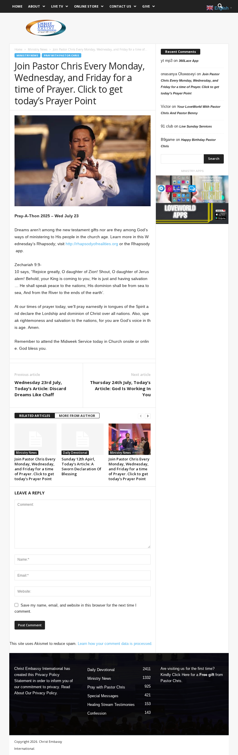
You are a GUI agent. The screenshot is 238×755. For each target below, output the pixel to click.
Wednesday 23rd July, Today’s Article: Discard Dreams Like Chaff (40, 388)
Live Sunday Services (195, 126)
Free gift (206, 674)
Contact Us (120, 6)
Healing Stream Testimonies (111, 704)
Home (17, 6)
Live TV (57, 6)
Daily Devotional (75, 453)
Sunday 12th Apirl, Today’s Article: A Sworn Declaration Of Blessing (81, 466)
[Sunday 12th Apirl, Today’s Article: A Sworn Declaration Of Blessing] (83, 439)
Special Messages (102, 696)
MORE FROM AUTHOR (77, 415)
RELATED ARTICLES (34, 415)
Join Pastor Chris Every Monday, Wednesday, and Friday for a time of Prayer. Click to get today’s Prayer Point (35, 468)
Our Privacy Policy (41, 693)
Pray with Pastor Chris (61, 55)
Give (146, 6)
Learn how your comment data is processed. (115, 643)
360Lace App (189, 60)
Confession (96, 713)
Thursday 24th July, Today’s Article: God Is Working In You (120, 388)
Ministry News (37, 49)
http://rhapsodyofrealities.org (92, 243)
